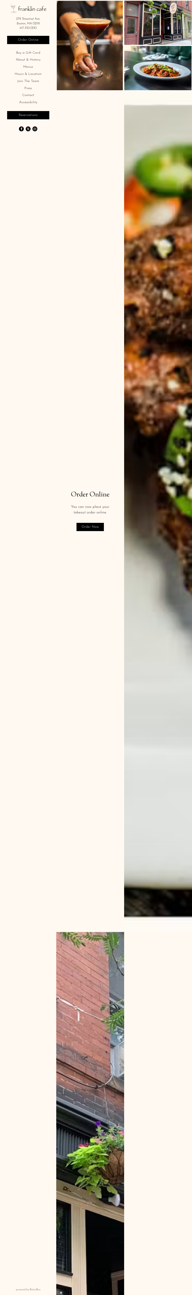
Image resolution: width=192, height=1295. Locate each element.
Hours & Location (28, 74)
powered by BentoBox (36, 1289)
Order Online (28, 40)
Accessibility (28, 102)
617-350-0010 (28, 28)
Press (28, 88)
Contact (28, 95)
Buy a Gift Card (29, 53)
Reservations (28, 115)
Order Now (90, 527)
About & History (28, 60)
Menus (28, 67)
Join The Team (29, 81)
